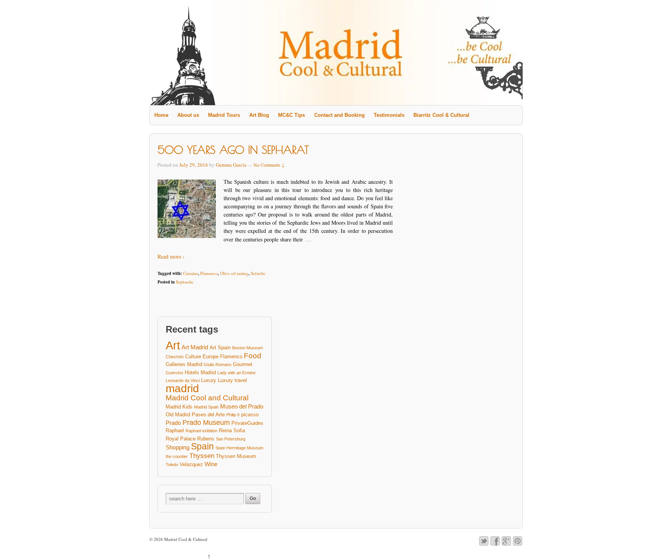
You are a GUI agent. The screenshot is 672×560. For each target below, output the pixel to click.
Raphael (175, 430)
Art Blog (259, 115)
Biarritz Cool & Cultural (441, 115)
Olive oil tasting (234, 273)
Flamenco (209, 273)
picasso (250, 414)
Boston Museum (247, 347)
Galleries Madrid (184, 364)
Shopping (177, 447)
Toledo (172, 464)
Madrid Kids (179, 407)
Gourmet (242, 364)
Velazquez (191, 464)
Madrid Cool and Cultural (207, 398)
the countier (177, 456)
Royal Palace (181, 439)
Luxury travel (232, 380)
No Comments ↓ (269, 165)
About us (188, 115)
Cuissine (190, 273)
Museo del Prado (241, 406)
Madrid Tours (224, 115)
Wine (211, 464)
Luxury (208, 380)
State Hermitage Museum (239, 448)
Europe (211, 356)
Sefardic (258, 273)
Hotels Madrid (200, 372)
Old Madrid (178, 414)
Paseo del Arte (208, 414)
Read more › (171, 256)
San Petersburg (230, 439)
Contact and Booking (339, 115)
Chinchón (175, 356)
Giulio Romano (217, 364)
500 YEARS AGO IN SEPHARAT (233, 149)
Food (252, 356)
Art (173, 345)
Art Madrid (195, 347)
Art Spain (220, 347)
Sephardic (185, 282)
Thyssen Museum (236, 456)
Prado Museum (206, 422)
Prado (173, 422)
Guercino (174, 372)
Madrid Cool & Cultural (185, 539)
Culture (193, 356)
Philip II (233, 414)
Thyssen (201, 456)
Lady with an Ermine (236, 372)
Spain (202, 447)
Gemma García (231, 164)
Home (161, 115)
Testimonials (389, 115)
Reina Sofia (232, 430)
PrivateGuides (247, 423)
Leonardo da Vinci (183, 380)
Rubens (205, 439)
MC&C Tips (291, 115)
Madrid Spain (206, 407)
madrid (182, 389)
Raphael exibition (201, 430)
